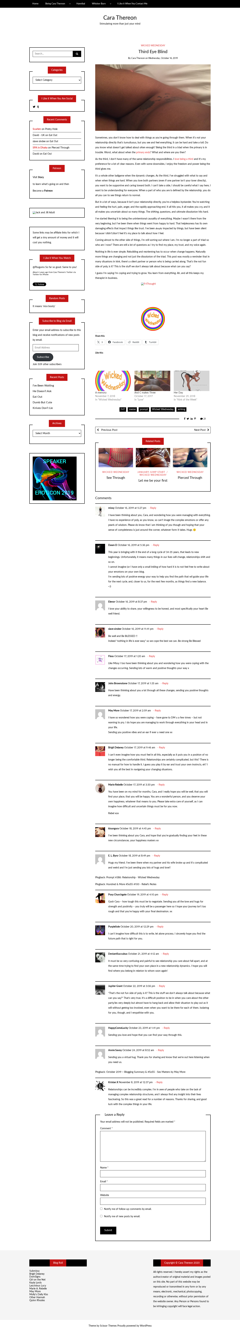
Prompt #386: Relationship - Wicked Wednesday (133, 877)
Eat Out (53, 135)
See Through (115, 478)
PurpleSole (114, 927)
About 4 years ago (40, 272)
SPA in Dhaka (40, 148)
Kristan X (113, 1082)
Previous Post (108, 430)
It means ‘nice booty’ (44, 306)
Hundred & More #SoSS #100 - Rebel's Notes (131, 884)
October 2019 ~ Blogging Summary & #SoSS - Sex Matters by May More (145, 1072)
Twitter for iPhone (40, 275)
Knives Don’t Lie (43, 408)
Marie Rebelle (115, 785)
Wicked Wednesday (153, 46)
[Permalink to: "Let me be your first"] (153, 457)
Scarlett (37, 129)
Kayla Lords (35, 1283)
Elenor (111, 602)
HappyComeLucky (118, 1028)
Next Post (200, 430)
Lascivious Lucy (37, 1286)
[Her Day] (192, 381)
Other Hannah (37, 1297)
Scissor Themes (108, 1326)
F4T (123, 409)
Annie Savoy (115, 1050)
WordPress (146, 1326)
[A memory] (113, 381)
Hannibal (80, 3)
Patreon (48, 191)
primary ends (143, 152)
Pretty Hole (51, 129)
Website (104, 1195)
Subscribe (43, 357)
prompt (144, 409)
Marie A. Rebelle (38, 1288)
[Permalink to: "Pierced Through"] (190, 457)
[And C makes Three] (152, 381)
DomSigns (34, 1277)
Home (35, 3)
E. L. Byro (113, 856)
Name (104, 1168)
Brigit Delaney (116, 747)
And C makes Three (144, 393)
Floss (111, 656)
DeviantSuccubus (117, 954)
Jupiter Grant (115, 986)
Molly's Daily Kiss (38, 1294)
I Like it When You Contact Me (132, 3)
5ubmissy (34, 1271)
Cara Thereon (120, 18)
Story (41, 177)
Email (104, 1181)
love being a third (184, 159)
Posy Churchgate (117, 894)
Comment (106, 1128)
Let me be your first (152, 480)
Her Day (178, 393)
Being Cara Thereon (55, 3)
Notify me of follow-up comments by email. (127, 1209)
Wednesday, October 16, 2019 (163, 58)
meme (132, 409)
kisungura (113, 828)
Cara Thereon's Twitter (63, 272)
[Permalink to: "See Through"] (116, 457)
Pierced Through (190, 478)
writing (181, 409)
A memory (100, 393)
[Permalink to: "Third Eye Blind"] (153, 97)
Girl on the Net (37, 1280)
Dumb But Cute (42, 402)
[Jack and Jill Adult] (44, 212)
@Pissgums (39, 267)
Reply (153, 508)
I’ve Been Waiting (43, 385)
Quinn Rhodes (37, 1300)
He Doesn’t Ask (42, 391)
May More (113, 710)
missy (111, 508)
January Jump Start (151, 472)
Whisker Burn (99, 3)
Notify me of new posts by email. (122, 1216)
